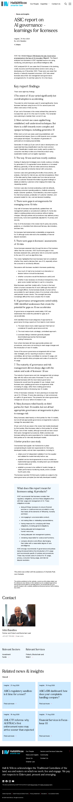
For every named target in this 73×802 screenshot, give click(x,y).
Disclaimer (44, 793)
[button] (65, 3)
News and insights (22, 14)
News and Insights (32, 755)
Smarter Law (30, 762)
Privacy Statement (35, 793)
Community (44, 755)
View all (5, 677)
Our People (34, 4)
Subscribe (58, 751)
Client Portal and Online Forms (21, 793)
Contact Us (56, 4)
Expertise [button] (43, 4)
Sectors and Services (47, 751)
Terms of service (44, 785)
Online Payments (6, 793)
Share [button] (18, 45)
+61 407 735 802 (8, 636)
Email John (19, 636)
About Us (29, 758)
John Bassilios (21, 41)
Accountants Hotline (53, 793)
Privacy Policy (34, 785)
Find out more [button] (9, 704)
